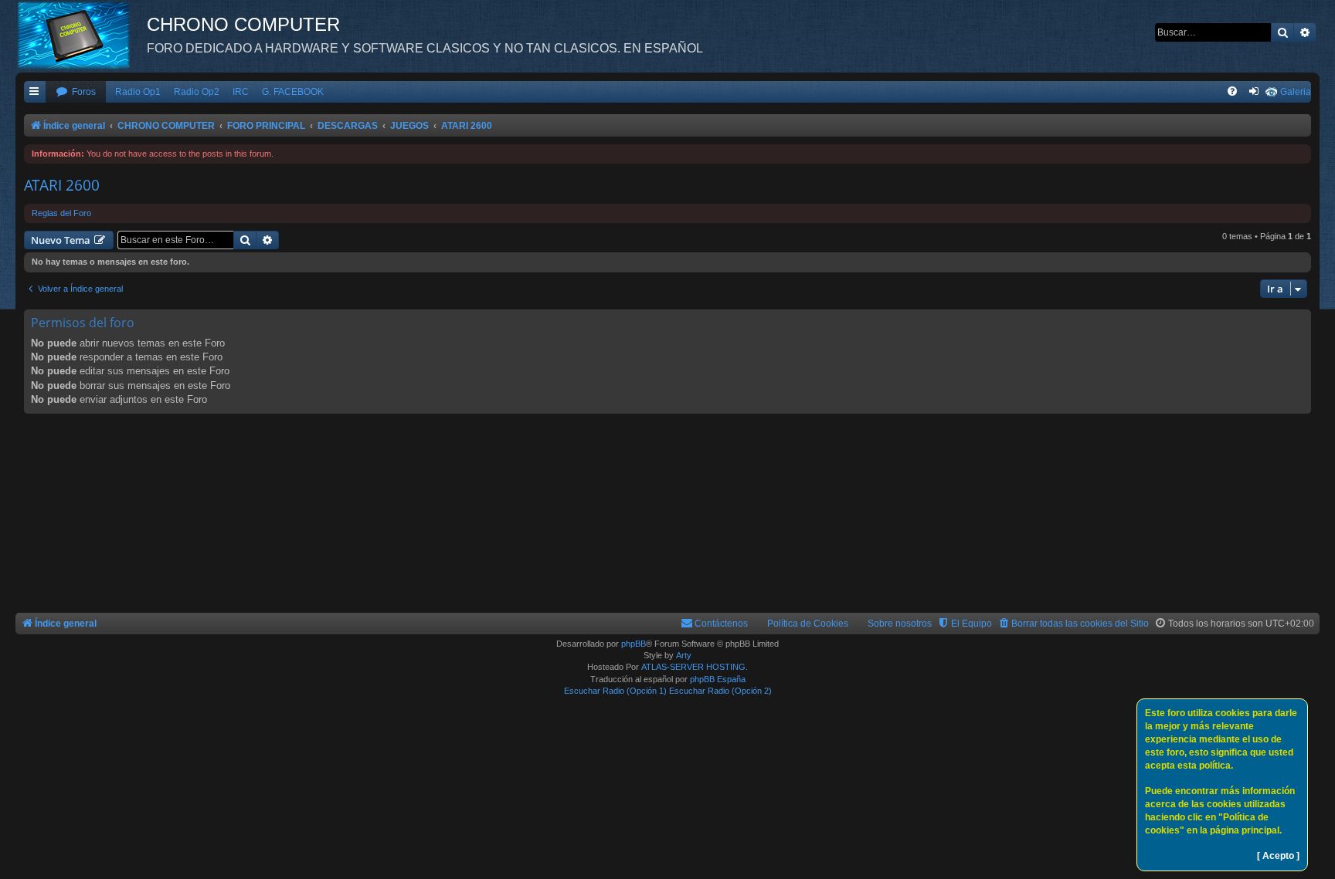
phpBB (633, 643)
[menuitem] (76, 92)
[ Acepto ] (1278, 855)
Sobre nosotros (900, 623)
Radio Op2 (196, 91)
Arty (683, 655)
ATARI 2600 (62, 185)
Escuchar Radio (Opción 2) (720, 690)
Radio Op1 (138, 91)
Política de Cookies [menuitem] (807, 623)
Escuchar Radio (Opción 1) (615, 690)
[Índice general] (81, 34)
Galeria (1295, 91)
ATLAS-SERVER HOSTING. (694, 666)
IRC (241, 91)
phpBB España (718, 679)
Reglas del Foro (61, 213)
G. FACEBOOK (293, 91)
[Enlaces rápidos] (35, 92)
